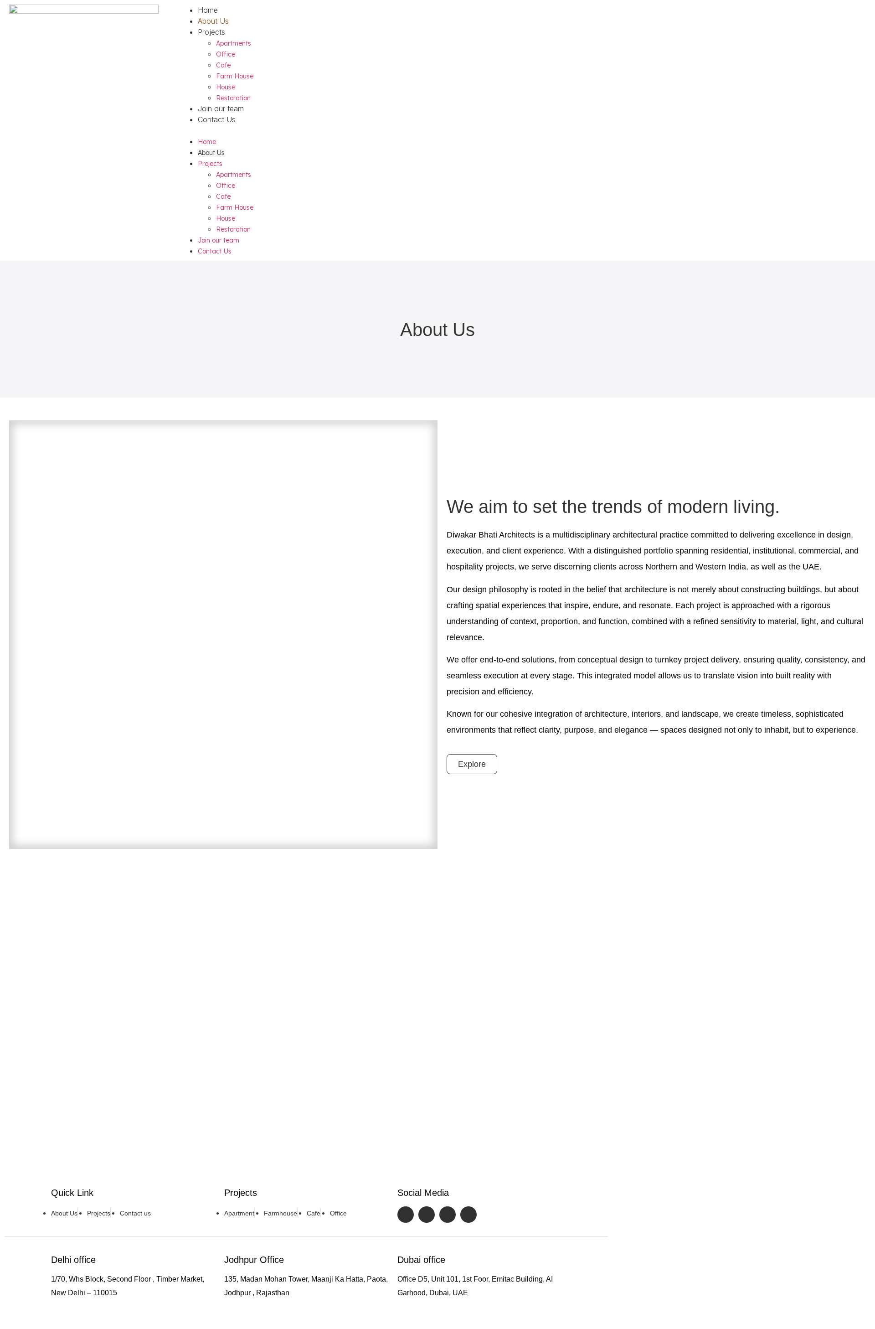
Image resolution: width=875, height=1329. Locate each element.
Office (225, 54)
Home (208, 10)
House (225, 87)
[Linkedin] (447, 1214)
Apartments (233, 43)
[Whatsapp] (468, 1214)
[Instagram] (426, 1214)
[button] (520, 130)
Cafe (223, 65)
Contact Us (217, 119)
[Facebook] (405, 1214)
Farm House (234, 76)
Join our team (221, 108)
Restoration (233, 98)
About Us (213, 21)
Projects (211, 31)
